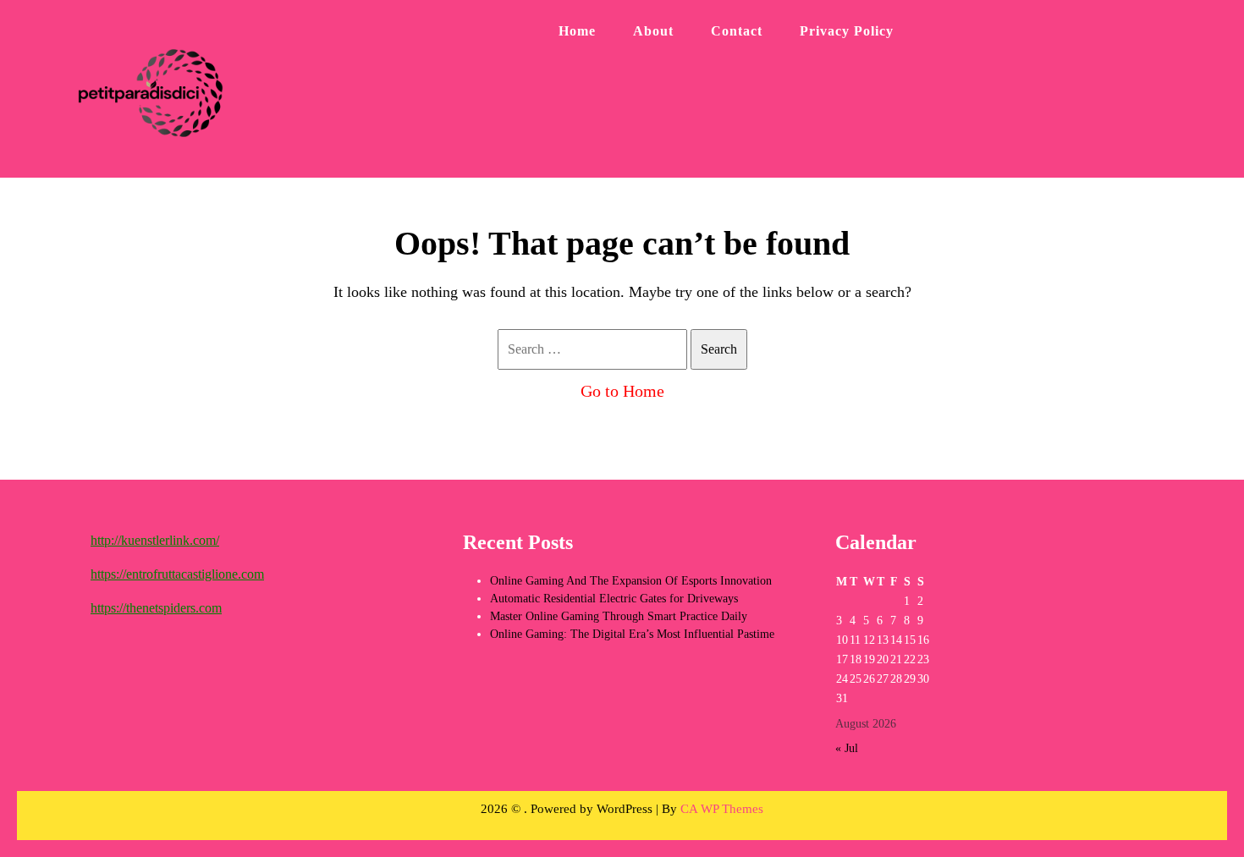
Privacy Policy (847, 31)
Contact (736, 31)
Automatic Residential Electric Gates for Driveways (614, 598)
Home (577, 31)
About (653, 31)
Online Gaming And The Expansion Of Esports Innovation (631, 580)
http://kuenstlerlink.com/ (155, 540)
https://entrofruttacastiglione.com (177, 574)
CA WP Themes (721, 809)
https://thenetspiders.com (156, 608)
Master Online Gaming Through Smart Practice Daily (618, 616)
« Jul (846, 748)
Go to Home (622, 391)
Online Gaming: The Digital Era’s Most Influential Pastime (632, 634)
